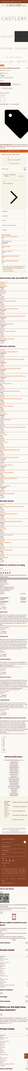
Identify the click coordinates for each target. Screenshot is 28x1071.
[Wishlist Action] (2, 289)
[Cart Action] (2, 239)
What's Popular (5, 850)
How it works (9, 1023)
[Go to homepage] (14, 5)
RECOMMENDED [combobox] (4, 598)
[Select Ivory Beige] (2, 99)
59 (3, 749)
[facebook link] (3, 861)
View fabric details (4, 104)
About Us (4, 854)
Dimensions (3, 956)
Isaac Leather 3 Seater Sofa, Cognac (16, 649)
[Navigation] (2, 5)
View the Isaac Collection (8, 271)
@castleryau (20, 760)
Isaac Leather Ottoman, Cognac (15, 667)
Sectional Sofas (11, 62)
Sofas (6, 62)
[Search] (5, 5)
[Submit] (25, 842)
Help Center (6, 810)
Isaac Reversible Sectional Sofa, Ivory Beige (11, 689)
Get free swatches (15, 104)
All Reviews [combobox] (23, 598)
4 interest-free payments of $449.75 (6, 77)
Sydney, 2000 (20, 176)
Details (1, 983)
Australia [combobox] (4, 865)
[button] (25, 5)
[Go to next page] (4, 751)
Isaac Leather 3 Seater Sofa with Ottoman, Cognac (18, 626)
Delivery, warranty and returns (7, 985)
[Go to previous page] (4, 737)
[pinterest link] (6, 861)
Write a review (3, 580)
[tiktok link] (13, 861)
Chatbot (5, 816)
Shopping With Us (6, 846)
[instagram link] (10, 861)
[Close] (1, 892)
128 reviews (8, 70)
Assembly (2, 986)
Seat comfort (3, 982)
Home (1, 62)
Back (14, 939)
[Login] (23, 5)
